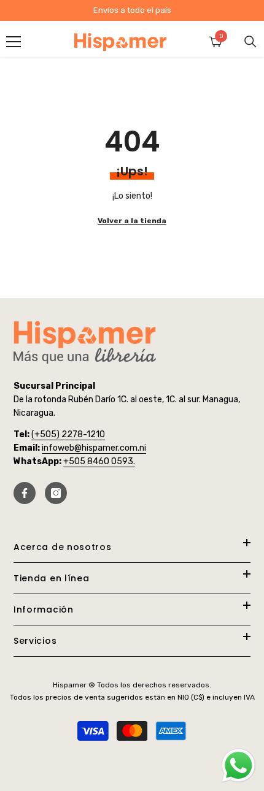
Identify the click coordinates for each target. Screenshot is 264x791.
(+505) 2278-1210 (68, 434)
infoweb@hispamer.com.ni (94, 448)
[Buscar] (250, 41)
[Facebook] (25, 493)
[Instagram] (56, 493)
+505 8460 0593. (99, 461)
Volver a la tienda (132, 220)
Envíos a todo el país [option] (132, 10)
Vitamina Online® (132, 759)
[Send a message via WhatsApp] (238, 765)
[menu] (13, 41)
